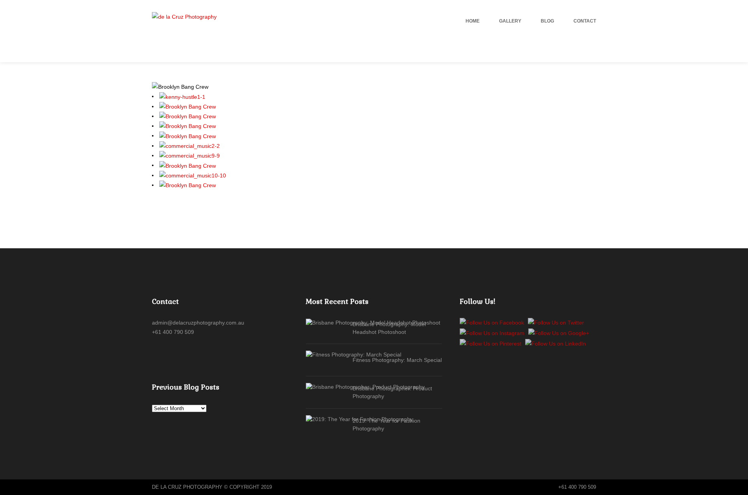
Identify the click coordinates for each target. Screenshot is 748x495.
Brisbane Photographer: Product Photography (392, 392)
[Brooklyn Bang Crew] (187, 106)
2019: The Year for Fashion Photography (386, 425)
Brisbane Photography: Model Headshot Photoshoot (389, 328)
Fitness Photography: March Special (397, 360)
